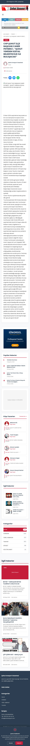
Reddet (11, 743)
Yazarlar (4, 705)
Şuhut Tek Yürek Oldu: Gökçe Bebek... (15, 373)
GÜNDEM (4, 700)
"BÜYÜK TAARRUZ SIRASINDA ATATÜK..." (13, 440)
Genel (13, 34)
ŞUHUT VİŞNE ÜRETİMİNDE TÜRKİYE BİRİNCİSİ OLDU (16, 366)
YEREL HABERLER (5, 702)
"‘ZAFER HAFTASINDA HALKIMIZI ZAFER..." (14, 464)
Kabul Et (19, 743)
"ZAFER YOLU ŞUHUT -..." (12, 452)
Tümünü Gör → (23, 416)
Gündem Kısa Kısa (12, 360)
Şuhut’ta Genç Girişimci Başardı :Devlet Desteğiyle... (16, 381)
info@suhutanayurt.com (8, 718)
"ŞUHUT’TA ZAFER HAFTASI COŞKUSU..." (13, 428)
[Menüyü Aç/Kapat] (3, 15)
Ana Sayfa (6, 34)
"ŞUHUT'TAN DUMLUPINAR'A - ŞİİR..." (13, 476)
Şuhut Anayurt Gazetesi (15, 62)
